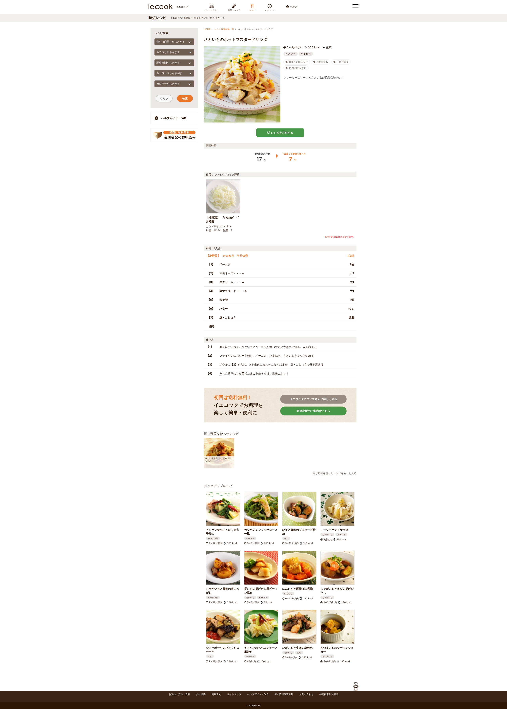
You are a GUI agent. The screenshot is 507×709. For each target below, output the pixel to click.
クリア (164, 98)
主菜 (329, 47)
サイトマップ (234, 694)
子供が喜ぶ (343, 61)
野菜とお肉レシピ (298, 61)
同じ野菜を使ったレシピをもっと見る (334, 473)
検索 (185, 98)
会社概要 (201, 694)
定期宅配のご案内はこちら (313, 410)
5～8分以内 (294, 47)
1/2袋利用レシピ (297, 67)
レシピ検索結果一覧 (224, 29)
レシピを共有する (282, 132)
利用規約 (216, 694)
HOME (207, 29)
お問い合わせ (306, 694)
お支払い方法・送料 (179, 694)
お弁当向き (322, 61)
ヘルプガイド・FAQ (173, 118)
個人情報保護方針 (283, 694)
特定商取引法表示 (328, 694)
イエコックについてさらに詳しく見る (313, 399)
